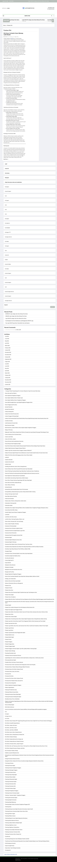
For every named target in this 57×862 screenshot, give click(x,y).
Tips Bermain (7, 836)
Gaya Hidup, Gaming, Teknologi (11, 496)
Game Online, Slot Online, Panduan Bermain (13, 482)
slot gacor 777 (8, 232)
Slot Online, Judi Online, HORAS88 (11, 729)
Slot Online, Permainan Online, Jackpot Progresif (14, 743)
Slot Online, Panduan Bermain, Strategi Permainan (14, 741)
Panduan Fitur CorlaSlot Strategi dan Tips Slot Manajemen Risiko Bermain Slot (19, 607)
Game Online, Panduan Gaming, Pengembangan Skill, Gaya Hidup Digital (18, 480)
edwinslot (7, 457)
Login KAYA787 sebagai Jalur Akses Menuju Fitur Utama (22, 19)
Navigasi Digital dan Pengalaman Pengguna (13, 574)
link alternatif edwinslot (9, 558)
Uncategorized (8, 850)
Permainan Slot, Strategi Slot (10, 682)
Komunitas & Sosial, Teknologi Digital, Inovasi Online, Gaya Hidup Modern (18, 553)
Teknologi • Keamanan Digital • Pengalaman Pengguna (15, 795)
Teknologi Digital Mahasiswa (10, 802)
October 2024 (7, 384)
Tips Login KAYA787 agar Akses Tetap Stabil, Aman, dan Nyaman (17, 323)
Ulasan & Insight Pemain (9, 845)
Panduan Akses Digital (9, 594)
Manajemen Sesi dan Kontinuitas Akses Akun (13, 569)
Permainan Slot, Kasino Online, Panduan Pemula (14, 678)
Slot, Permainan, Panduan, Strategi (11, 750)
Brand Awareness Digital (9, 425)
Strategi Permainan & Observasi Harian (12, 758)
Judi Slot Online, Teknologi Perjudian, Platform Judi (14, 519)
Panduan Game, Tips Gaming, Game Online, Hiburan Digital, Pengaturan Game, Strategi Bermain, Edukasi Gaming (26, 618)
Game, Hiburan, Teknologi (10, 484)
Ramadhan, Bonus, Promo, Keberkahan (12, 698)
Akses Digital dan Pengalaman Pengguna (12, 395)
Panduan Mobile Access (9, 634)
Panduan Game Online (9, 614)
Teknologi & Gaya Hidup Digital (11, 774)
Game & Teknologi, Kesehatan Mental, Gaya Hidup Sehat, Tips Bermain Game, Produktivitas (22, 471)
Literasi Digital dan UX (9, 560)
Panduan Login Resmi (9, 630)
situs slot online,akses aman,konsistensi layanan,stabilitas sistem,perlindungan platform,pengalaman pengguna (26, 709)
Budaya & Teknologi (8, 429)
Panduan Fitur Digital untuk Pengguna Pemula (13, 609)
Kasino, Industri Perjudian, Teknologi (12, 523)
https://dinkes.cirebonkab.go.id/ (10, 854)
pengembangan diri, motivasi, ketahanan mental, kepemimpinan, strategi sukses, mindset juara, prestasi (24, 657)
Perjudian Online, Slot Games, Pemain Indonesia (14, 662)
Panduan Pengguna (8, 641)
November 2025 (8, 354)
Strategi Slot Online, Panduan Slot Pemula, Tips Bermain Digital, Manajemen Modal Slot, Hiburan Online (24, 760)
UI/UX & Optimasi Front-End (10, 843)
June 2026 (7, 338)
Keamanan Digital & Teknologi (10, 542)
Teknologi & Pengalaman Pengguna (11, 790)
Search (6, 304)
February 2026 (7, 347)
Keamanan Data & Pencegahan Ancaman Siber (13, 535)
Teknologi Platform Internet (10, 815)
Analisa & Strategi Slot (9, 411)
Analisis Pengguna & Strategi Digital (11, 416)
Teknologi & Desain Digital (10, 765)
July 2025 (7, 363)
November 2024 (8, 382)
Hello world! (18, 329)
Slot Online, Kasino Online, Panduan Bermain (13, 732)
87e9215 (6, 36)
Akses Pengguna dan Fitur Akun (11, 404)
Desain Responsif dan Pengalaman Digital (13, 443)
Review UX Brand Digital (9, 704)
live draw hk (7, 223)
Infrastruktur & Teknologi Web (10, 503)
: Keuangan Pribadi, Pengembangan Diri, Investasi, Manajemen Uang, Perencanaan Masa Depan (22, 390)
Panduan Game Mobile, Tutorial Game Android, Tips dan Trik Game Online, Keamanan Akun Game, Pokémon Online (26, 611)
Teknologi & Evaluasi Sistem (10, 772)
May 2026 (7, 340)
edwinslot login (8, 464)
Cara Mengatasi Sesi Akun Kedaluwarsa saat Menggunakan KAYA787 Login (35, 1)
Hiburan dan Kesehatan (9, 498)
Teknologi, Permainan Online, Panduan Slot (13, 834)
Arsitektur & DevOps (9, 420)
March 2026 (7, 345)
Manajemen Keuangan (9, 567)
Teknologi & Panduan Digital (10, 788)
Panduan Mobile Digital (9, 637)
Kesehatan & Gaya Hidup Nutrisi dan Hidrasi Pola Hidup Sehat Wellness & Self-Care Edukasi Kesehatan (24, 546)
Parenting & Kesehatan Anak (10, 653)
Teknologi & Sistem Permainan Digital (12, 793)
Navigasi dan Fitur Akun (9, 571)
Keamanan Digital (8, 537)
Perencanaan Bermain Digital (10, 660)
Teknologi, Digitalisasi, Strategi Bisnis (12, 827)
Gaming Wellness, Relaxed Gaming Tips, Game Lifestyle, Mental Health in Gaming (20, 491)
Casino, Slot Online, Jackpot (10, 439)
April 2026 (7, 343)
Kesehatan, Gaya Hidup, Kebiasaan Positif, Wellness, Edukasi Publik (17, 548)
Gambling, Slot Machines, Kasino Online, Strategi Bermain (15, 466)
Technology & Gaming (9, 763)
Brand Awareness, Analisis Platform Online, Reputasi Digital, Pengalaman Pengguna (20, 427)
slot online (7, 718)
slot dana (7, 241)
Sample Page (27, 15)
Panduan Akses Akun (9, 590)
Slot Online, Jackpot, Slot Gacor (11, 725)
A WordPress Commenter (10, 329)
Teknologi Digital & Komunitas (10, 799)
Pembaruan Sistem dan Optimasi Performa (13, 655)
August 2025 (7, 361)
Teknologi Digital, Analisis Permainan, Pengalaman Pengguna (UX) (17, 804)
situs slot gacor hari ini (9, 291)
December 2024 (8, 379)
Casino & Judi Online (9, 436)
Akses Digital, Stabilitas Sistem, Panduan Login (14, 397)
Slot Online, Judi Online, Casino (11, 727)
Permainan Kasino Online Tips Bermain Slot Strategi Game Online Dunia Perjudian (20, 664)
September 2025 (8, 359)
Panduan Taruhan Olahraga (10, 650)
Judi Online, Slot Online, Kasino (11, 516)
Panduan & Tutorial (8, 587)
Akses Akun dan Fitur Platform (11, 393)
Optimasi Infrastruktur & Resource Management (14, 583)
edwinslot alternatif (8, 459)
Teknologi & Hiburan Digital (10, 777)
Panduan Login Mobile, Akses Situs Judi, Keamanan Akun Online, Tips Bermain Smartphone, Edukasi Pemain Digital (26, 625)
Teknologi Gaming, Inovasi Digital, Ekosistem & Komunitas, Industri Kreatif (19, 809)
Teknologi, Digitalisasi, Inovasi (10, 825)
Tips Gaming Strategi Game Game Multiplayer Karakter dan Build (17, 838)
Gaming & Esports (8, 487)
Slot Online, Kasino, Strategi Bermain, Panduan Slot (14, 734)
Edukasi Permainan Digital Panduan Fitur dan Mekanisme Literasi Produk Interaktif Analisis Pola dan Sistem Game (26, 452)
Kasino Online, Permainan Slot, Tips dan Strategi (14, 521)
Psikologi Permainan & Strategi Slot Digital (13, 696)
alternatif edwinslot (8, 407)
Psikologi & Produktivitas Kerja (11, 689)
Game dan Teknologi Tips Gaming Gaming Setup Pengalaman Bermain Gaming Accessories (22, 473)
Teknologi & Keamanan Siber (10, 783)
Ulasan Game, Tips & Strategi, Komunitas (12, 847)
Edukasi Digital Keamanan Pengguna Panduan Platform (15, 448)
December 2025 (8, 352)
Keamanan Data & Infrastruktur (11, 532)
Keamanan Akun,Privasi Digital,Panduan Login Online (15, 530)
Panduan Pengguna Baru (9, 644)
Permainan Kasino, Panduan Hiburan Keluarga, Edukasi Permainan (17, 666)
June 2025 (7, 366)
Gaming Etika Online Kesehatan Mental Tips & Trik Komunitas (16, 489)
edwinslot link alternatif (9, 461)
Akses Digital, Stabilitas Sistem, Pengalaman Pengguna (15, 400)
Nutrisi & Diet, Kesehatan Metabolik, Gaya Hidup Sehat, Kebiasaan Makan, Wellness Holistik (22, 576)
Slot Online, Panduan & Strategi (11, 736)
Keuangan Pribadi (8, 551)
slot (12, 38)
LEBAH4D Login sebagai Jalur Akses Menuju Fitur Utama (16, 316)
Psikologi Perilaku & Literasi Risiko (11, 692)
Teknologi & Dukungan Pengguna (11, 770)
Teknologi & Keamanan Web (10, 786)
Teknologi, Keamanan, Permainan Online (12, 831)
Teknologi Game (8, 806)
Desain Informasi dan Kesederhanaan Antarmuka (14, 441)
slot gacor (7, 186)
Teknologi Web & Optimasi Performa (12, 820)
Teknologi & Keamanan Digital (10, 781)
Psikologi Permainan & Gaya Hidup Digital (13, 694)
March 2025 (7, 373)
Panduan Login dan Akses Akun (11, 623)
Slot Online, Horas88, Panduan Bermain (12, 723)
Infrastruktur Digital (8, 505)
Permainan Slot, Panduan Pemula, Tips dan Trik (14, 680)
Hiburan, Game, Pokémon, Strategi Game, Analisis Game (15, 500)
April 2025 (7, 370)
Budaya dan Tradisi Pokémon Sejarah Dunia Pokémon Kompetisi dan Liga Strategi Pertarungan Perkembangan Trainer (27, 432)
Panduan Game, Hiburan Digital (11, 616)
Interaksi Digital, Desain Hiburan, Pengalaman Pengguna (15, 512)
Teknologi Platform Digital (10, 813)
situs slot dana (8, 264)
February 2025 (7, 375)
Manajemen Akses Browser (10, 564)
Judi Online (7, 514)
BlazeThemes (17, 859)
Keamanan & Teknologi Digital (10, 526)
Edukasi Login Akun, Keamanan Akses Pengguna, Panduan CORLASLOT (18, 450)
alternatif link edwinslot (9, 409)
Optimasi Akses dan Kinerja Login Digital (12, 580)
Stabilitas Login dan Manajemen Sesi (12, 752)
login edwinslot (8, 562)
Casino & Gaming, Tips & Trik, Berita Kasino (13, 434)
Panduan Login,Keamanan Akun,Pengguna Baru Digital (15, 632)
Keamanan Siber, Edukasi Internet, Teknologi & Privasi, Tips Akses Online (18, 544)
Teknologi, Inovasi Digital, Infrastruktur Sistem (13, 829)
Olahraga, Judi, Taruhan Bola (10, 578)
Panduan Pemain (8, 639)
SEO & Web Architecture (9, 707)
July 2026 (7, 336)
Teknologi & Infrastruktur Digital (11, 779)
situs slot (7, 255)
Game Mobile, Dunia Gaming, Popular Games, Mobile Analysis (16, 477)
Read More (5, 159)
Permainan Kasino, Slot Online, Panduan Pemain (14, 669)
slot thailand (7, 227)
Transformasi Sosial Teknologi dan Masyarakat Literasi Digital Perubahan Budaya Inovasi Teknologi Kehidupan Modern (27, 841)
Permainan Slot (8, 673)
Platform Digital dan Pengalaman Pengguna (13, 685)
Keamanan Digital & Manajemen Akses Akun (13, 539)
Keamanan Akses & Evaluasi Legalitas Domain (13, 528)
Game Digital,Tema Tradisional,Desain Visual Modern (15, 475)
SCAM (6, 259)
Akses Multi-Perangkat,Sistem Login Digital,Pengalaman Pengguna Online (18, 402)
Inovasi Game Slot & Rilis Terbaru (11, 510)
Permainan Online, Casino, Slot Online (12, 671)
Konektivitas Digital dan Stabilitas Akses (12, 555)
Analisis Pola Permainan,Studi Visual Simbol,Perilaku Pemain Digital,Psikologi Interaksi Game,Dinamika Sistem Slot (26, 418)
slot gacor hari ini (8, 236)
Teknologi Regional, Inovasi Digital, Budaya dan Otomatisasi (16, 818)
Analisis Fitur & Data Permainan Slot (12, 413)
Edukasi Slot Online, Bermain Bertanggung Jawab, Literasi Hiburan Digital (18, 455)
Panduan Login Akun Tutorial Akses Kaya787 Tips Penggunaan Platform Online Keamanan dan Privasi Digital (25, 621)
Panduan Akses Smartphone (10, 597)
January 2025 (7, 377)
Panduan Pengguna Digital (10, 646)
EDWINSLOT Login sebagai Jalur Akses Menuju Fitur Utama (16, 313)
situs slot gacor (8, 191)
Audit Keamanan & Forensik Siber (11, 423)
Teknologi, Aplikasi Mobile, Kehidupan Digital (13, 822)
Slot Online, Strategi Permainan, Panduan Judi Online (15, 748)
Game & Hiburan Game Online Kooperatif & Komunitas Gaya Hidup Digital (18, 468)
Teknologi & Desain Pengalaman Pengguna (13, 767)
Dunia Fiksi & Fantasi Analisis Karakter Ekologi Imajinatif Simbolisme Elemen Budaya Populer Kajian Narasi (25, 445)
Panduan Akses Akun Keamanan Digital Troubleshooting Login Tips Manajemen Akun (21, 592)
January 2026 (7, 350)
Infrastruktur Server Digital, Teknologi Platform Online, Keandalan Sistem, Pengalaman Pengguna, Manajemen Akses (26, 507)
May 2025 (7, 368)
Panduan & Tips (8, 585)
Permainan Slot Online (9, 676)
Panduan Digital (8, 605)
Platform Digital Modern (9, 687)
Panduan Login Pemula (9, 628)
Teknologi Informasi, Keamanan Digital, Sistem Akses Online (16, 811)
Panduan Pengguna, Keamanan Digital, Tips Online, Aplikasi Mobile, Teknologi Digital (21, 648)
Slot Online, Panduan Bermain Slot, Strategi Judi (14, 739)
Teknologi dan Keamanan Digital (11, 797)
